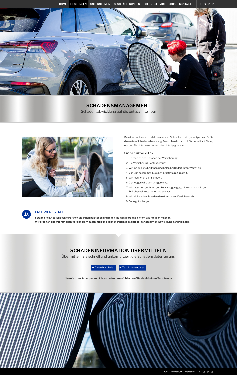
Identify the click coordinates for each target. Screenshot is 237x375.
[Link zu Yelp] (205, 4)
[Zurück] (28, 167)
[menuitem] (63, 4)
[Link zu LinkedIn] (209, 4)
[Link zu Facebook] (201, 4)
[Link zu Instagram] (213, 4)
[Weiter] (106, 167)
